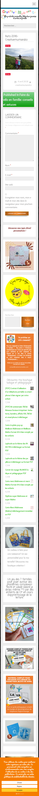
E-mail (8, 175)
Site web (9, 184)
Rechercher (9, 315)
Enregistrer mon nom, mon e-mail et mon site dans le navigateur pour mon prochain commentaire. (18, 202)
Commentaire (12, 133)
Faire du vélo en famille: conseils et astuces (18, 99)
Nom (8, 165)
